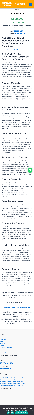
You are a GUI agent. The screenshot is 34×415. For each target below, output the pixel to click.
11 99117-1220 (17, 22)
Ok (8, 412)
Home (1, 337)
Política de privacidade (6, 347)
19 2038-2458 (17, 14)
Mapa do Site (3, 353)
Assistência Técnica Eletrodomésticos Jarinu (12, 381)
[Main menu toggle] (30, 4)
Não (12, 412)
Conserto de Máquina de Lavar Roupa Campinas (13, 385)
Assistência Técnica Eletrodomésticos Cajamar (12, 383)
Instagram (3, 396)
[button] (30, 170)
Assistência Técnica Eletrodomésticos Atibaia (12, 379)
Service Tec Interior (5, 349)
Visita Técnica (3, 343)
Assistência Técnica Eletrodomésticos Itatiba (12, 378)
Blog (1, 351)
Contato (2, 345)
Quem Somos (3, 339)
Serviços (2, 341)
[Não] (32, 410)
